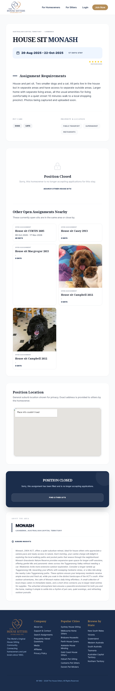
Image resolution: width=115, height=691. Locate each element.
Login (85, 7)
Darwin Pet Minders (70, 667)
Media (37, 645)
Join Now (100, 7)
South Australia (95, 646)
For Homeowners (51, 7)
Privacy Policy (40, 653)
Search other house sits (57, 189)
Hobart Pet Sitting (69, 659)
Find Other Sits (57, 497)
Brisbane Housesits (69, 637)
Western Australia (96, 642)
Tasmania (92, 650)
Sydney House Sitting (71, 627)
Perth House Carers (70, 641)
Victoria (91, 634)
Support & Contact (42, 631)
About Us (38, 627)
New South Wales (96, 631)
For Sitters (71, 7)
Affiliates (38, 649)
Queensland (93, 638)
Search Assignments (43, 634)
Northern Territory (96, 661)
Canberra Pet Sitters (70, 663)
